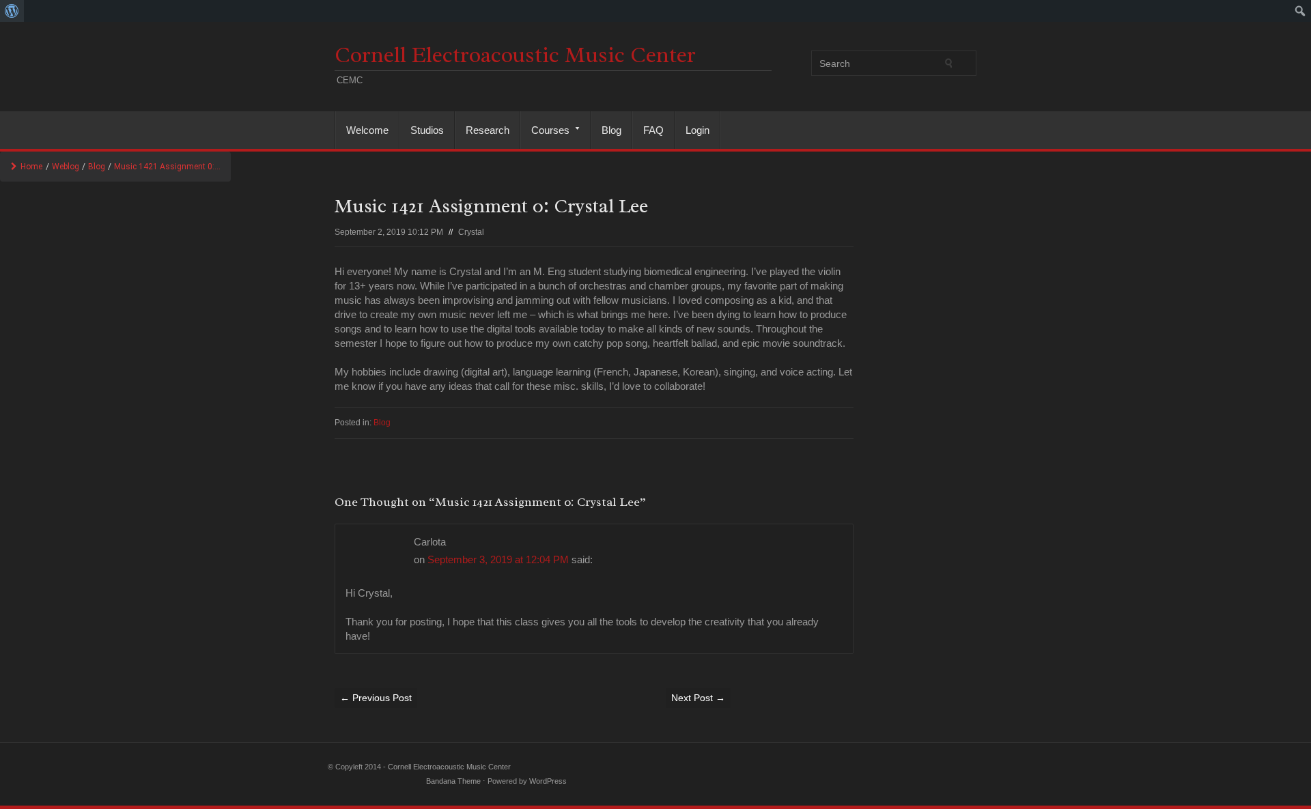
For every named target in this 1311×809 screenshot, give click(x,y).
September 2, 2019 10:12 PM (389, 232)
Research (487, 130)
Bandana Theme (453, 781)
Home (31, 166)
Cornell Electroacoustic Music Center (515, 55)
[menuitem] (12, 11)
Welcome (367, 130)
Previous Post (376, 697)
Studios (427, 130)
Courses (545, 130)
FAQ (653, 130)
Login (697, 130)
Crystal (471, 232)
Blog (611, 130)
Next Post (698, 697)
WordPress (548, 781)
